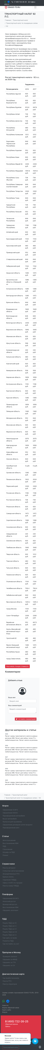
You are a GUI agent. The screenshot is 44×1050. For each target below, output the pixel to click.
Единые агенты (8, 877)
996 (6, 768)
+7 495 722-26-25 (20, 2)
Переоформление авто (11, 828)
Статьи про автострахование (13, 871)
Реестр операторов (10, 984)
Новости (5, 1005)
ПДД (4, 846)
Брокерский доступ (10, 904)
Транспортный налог (10, 1047)
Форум (4, 1012)
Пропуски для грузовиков (12, 822)
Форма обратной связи (10, 1008)
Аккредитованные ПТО (11, 874)
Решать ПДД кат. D (9, 929)
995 (6, 780)
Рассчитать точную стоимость (17, 666)
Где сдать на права (10, 938)
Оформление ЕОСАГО (11, 898)
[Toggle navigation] (35, 7)
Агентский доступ (9, 901)
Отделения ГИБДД (9, 880)
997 (6, 757)
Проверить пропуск (10, 956)
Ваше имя (11, 697)
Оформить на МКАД (10, 959)
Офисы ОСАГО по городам (12, 883)
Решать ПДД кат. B (9, 923)
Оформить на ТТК (9, 962)
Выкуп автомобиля (10, 819)
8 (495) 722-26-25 (16, 1021)
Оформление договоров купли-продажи (17, 825)
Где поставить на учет (11, 944)
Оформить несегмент (10, 910)
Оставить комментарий (27, 719)
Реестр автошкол (9, 868)
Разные (5, 855)
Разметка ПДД (8, 941)
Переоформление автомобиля (14, 816)
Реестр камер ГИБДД (11, 886)
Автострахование (9, 840)
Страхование (7, 849)
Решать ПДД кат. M (10, 932)
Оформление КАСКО (10, 813)
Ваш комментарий (15, 705)
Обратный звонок (11, 1024)
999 (6, 734)
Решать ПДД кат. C (9, 926)
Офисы (7, 1026)
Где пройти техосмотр (11, 978)
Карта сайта (6, 1010)
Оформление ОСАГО (10, 810)
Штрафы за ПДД (9, 852)
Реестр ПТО (7, 981)
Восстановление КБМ (10, 843)
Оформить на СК (9, 965)
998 (6, 745)
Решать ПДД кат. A (9, 935)
